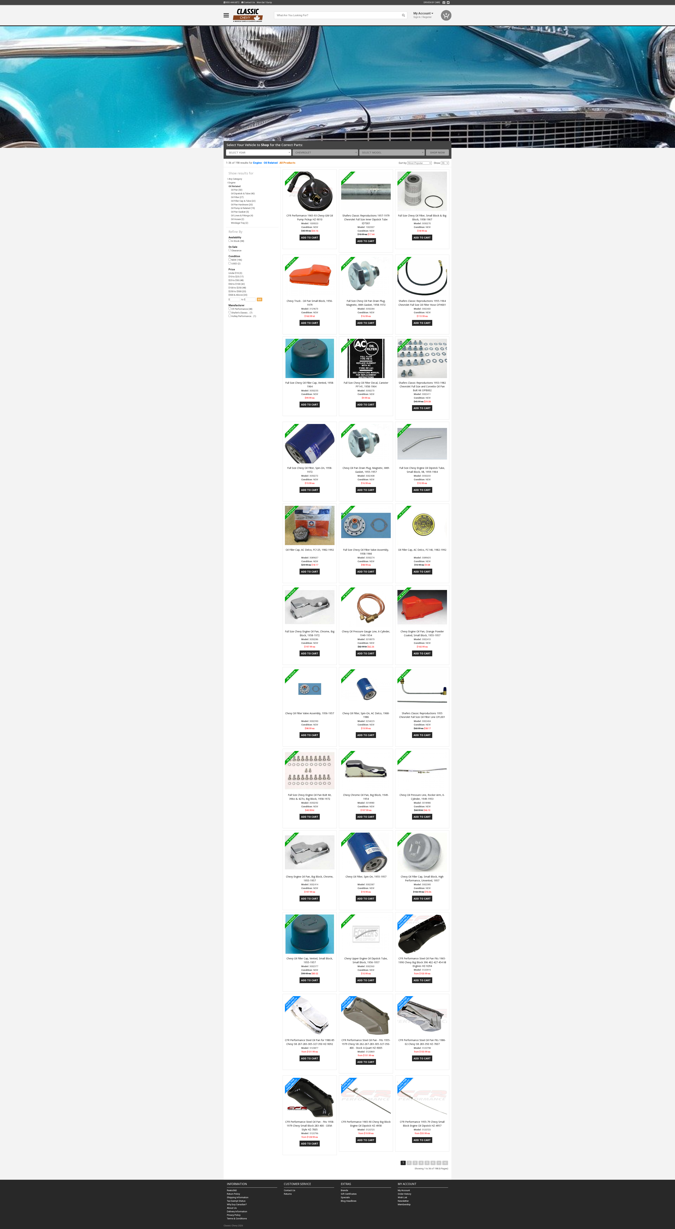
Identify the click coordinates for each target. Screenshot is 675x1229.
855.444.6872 (232, 2)
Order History (404, 1194)
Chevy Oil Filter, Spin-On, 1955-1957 (366, 876)
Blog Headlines (348, 1201)
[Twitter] (448, 2)
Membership (404, 1204)
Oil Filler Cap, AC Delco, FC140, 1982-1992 (422, 549)
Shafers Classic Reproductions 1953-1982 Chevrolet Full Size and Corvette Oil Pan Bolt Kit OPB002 (422, 386)
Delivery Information (237, 1211)
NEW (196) (236, 260)
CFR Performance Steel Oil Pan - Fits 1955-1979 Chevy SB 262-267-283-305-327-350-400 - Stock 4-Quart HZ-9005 (366, 1043)
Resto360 (232, 1190)
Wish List (402, 1197)
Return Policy (233, 1194)
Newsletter (403, 1201)
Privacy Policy (233, 1215)
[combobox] (258, 152)
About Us (232, 1208)
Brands (344, 1190)
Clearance (236, 250)
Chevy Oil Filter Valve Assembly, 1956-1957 (309, 713)
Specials (345, 1197)
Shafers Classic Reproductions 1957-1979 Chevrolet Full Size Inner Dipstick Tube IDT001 (366, 219)
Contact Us (249, 2)
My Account (404, 1190)
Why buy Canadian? (237, 1204)
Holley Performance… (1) (243, 316)
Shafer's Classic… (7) (241, 312)
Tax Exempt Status (236, 1201)
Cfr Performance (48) (241, 309)
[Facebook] (444, 2)
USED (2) (235, 263)
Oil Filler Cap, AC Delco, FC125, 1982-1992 (310, 549)
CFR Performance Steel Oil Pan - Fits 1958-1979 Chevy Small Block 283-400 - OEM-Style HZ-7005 (309, 1125)
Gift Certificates (348, 1194)
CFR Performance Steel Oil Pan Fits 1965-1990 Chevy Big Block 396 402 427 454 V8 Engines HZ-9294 (422, 962)
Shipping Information (237, 1197)
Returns (288, 1194)
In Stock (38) (237, 241)
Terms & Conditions (237, 1218)
